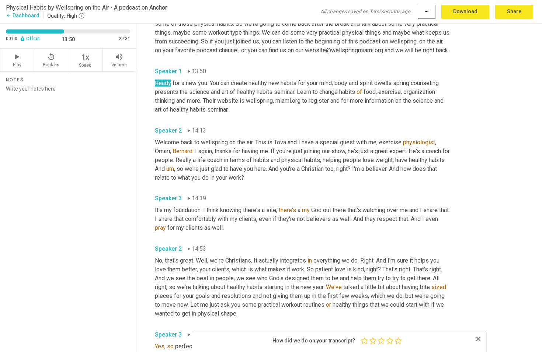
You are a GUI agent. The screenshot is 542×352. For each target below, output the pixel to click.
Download (465, 11)
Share (514, 11)
